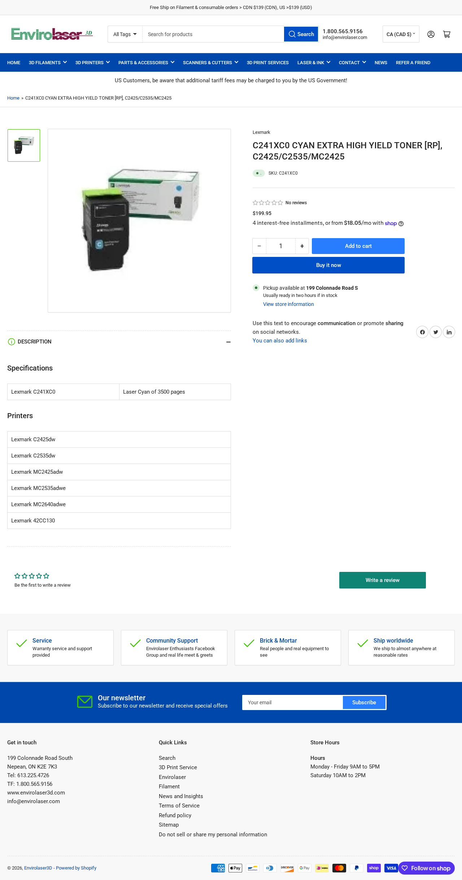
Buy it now (328, 265)
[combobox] (231, 34)
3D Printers (89, 62)
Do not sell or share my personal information (213, 834)
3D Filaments (45, 62)
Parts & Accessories (143, 62)
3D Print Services (268, 62)
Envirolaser (172, 777)
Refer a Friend (413, 62)
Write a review (383, 580)
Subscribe (364, 702)
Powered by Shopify (76, 868)
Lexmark (261, 132)
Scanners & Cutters (207, 62)
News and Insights (181, 796)
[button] (268, 203)
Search (167, 758)
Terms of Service (179, 805)
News (381, 62)
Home (13, 62)
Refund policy (175, 815)
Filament (169, 786)
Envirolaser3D (38, 868)
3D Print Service (178, 767)
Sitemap (169, 825)
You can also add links (280, 340)
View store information (288, 304)
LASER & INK (310, 62)
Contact (349, 62)
